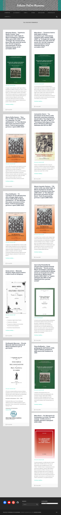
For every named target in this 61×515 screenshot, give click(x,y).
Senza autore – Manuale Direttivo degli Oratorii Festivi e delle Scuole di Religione (16, 272)
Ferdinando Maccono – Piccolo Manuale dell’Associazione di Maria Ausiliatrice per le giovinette (16, 345)
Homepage (7, 12)
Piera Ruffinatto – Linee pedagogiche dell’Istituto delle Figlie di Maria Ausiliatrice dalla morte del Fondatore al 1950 (44, 349)
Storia (33, 12)
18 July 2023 (9, 109)
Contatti (7, 16)
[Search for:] (30, 504)
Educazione (41, 12)
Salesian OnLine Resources (30, 5)
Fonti (25, 12)
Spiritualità (51, 12)
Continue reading (13, 104)
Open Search (57, 17)
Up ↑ (57, 512)
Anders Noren (37, 512)
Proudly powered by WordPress (11, 512)
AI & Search (16, 12)
